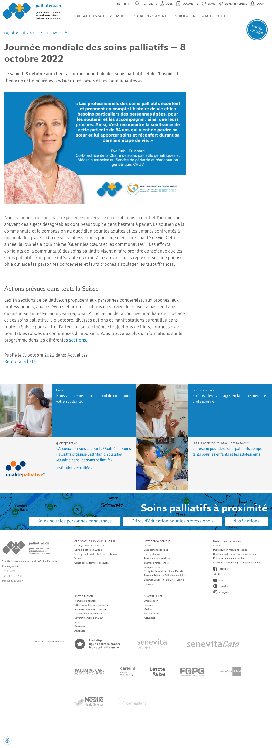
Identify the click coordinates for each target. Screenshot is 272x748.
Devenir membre (236, 3)
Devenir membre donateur (88, 617)
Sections (148, 605)
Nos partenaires (152, 613)
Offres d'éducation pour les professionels (172, 521)
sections (77, 340)
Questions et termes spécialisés (92, 562)
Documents (190, 3)
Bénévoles (80, 626)
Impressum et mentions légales (230, 549)
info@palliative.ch (12, 581)
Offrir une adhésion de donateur (91, 605)
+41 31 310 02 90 (12, 576)
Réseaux (148, 584)
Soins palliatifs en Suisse (88, 549)
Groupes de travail (154, 567)
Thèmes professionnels (157, 562)
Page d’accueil (15, 33)
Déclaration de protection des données (234, 554)
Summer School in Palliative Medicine (164, 575)
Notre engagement (149, 16)
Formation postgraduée (157, 558)
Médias (148, 609)
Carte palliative (152, 554)
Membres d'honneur (85, 600)
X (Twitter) (224, 574)
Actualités (60, 33)
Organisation (151, 600)
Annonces (79, 630)
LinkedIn (223, 586)
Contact (217, 545)
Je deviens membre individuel (90, 609)
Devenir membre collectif (88, 613)
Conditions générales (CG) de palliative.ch (236, 562)
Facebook (223, 568)
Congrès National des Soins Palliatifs (164, 571)
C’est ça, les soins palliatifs (89, 545)
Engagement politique (156, 549)
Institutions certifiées (74, 467)
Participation (184, 16)
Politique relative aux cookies (229, 558)
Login (261, 3)
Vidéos (78, 558)
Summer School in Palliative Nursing (164, 579)
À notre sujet (214, 16)
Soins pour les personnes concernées (74, 521)
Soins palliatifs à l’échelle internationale (96, 554)
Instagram (224, 592)
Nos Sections (246, 521)
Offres (147, 545)
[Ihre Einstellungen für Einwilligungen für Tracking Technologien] (7, 741)
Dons (211, 3)
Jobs (169, 3)
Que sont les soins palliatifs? (100, 16)
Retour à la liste (20, 361)
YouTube (223, 580)
